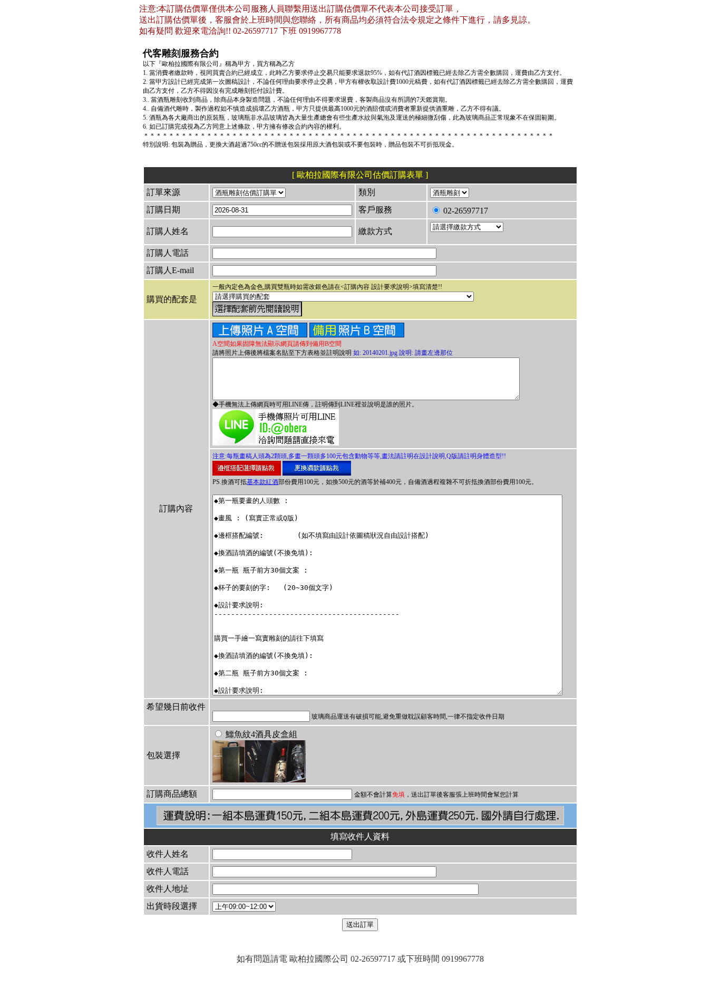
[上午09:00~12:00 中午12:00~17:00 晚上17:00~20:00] (244, 906)
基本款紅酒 (262, 482)
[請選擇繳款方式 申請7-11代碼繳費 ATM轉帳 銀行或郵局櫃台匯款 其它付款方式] (466, 226)
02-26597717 (464, 210)
